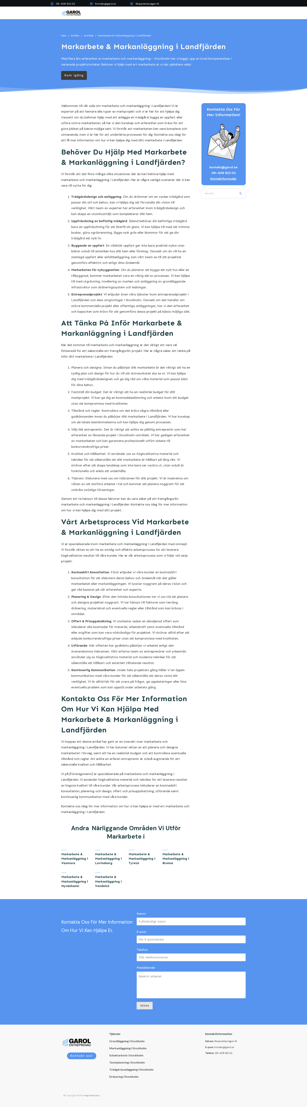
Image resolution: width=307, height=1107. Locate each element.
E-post (141, 932)
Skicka (144, 1005)
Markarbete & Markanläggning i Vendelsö (108, 881)
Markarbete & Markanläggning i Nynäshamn (74, 881)
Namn (141, 914)
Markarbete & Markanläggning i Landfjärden (143, 46)
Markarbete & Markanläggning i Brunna (175, 858)
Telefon (142, 950)
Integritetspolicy (91, 1095)
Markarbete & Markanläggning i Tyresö (142, 858)
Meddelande (146, 968)
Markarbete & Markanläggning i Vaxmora (74, 858)
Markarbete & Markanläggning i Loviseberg (108, 858)
